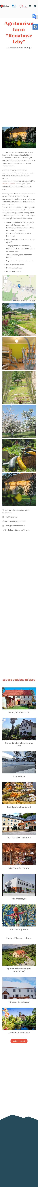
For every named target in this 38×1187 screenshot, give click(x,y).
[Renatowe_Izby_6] (19, 455)
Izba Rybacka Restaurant (19, 807)
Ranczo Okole (19, 776)
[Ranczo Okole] (19, 762)
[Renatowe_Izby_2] (19, 353)
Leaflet (16, 300)
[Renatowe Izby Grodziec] (19, 489)
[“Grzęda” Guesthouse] (19, 988)
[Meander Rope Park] (19, 915)
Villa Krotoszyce (19, 898)
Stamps (28, 47)
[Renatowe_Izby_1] (19, 319)
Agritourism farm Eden (19, 1032)
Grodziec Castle (8, 184)
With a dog (26, 530)
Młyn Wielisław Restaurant (19, 837)
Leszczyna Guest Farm (19, 712)
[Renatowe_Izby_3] (19, 387)
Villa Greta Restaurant (19, 868)
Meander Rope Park (19, 929)
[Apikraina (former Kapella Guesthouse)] (19, 955)
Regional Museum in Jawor (19, 938)
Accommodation (14, 47)
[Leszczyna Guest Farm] (19, 698)
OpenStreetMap (24, 300)
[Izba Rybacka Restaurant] (19, 793)
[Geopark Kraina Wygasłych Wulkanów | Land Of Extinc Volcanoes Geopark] (4, 6)
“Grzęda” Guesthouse (19, 1002)
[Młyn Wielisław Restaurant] (19, 824)
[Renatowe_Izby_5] (19, 421)
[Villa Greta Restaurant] (19, 854)
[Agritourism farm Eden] (19, 1019)
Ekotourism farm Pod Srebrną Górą (19, 744)
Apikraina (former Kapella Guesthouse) (19, 970)
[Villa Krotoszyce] (19, 885)
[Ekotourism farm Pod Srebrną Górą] (19, 729)
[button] (35, 27)
